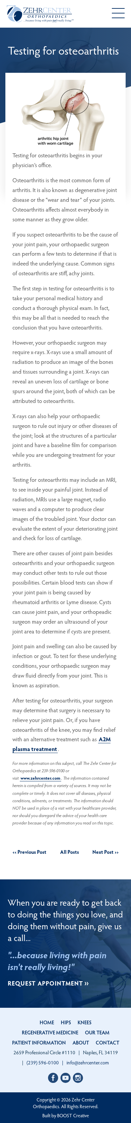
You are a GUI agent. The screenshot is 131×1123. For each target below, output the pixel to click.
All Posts (69, 851)
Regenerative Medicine (50, 1032)
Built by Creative (65, 1115)
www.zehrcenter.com (40, 778)
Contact (107, 1042)
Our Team (97, 1032)
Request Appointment (45, 983)
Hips (66, 1022)
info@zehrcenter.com (88, 1062)
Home (47, 1022)
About (81, 1042)
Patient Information (39, 1042)
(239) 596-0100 (43, 1062)
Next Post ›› (105, 851)
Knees (84, 1022)
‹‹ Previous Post (29, 851)
